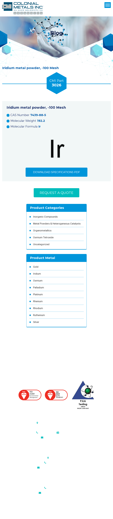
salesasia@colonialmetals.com (58, 492)
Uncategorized (41, 244)
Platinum (38, 294)
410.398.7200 (46, 432)
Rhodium (38, 308)
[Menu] (107, 5)
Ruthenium (39, 315)
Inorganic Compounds (45, 216)
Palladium (38, 287)
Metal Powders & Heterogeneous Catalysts (57, 223)
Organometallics (42, 230)
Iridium (37, 273)
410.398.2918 (67, 432)
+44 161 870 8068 (57, 462)
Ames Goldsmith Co (63, 509)
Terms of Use (104, 513)
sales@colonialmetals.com (58, 437)
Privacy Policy (87, 513)
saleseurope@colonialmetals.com (58, 467)
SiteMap (79, 509)
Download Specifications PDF (56, 172)
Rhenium (38, 301)
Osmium (38, 280)
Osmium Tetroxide (43, 237)
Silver (36, 322)
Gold (35, 266)
